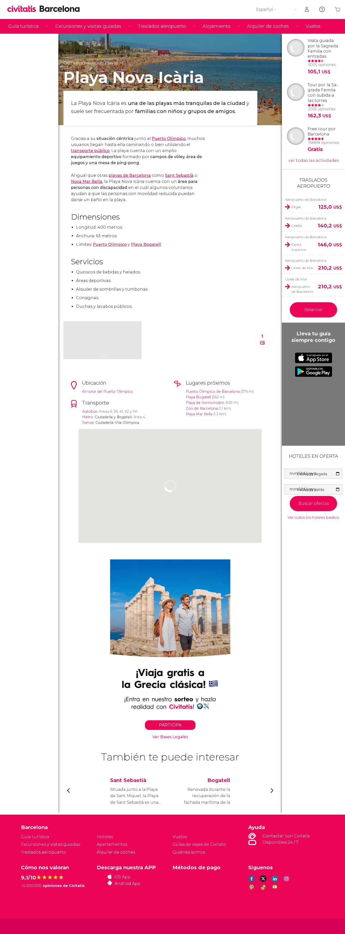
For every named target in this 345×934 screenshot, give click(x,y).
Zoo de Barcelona (202, 408)
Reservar (313, 309)
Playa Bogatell (146, 244)
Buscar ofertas (313, 503)
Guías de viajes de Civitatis (199, 844)
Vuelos (313, 26)
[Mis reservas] (307, 9)
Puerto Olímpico (169, 138)
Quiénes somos (189, 852)
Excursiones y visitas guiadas (88, 26)
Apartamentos (112, 844)
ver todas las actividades (313, 160)
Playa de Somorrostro (205, 402)
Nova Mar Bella (86, 181)
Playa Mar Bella (199, 414)
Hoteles (105, 836)
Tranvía (88, 422)
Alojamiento (216, 26)
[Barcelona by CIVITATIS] (23, 9)
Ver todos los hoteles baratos (313, 517)
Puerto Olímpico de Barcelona (213, 391)
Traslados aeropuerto (162, 26)
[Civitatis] (33, 926)
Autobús (89, 411)
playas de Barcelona (130, 175)
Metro (87, 417)
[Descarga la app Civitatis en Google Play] (313, 371)
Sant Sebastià (179, 175)
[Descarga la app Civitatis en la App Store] (313, 357)
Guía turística (23, 26)
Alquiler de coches (268, 26)
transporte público (90, 150)
